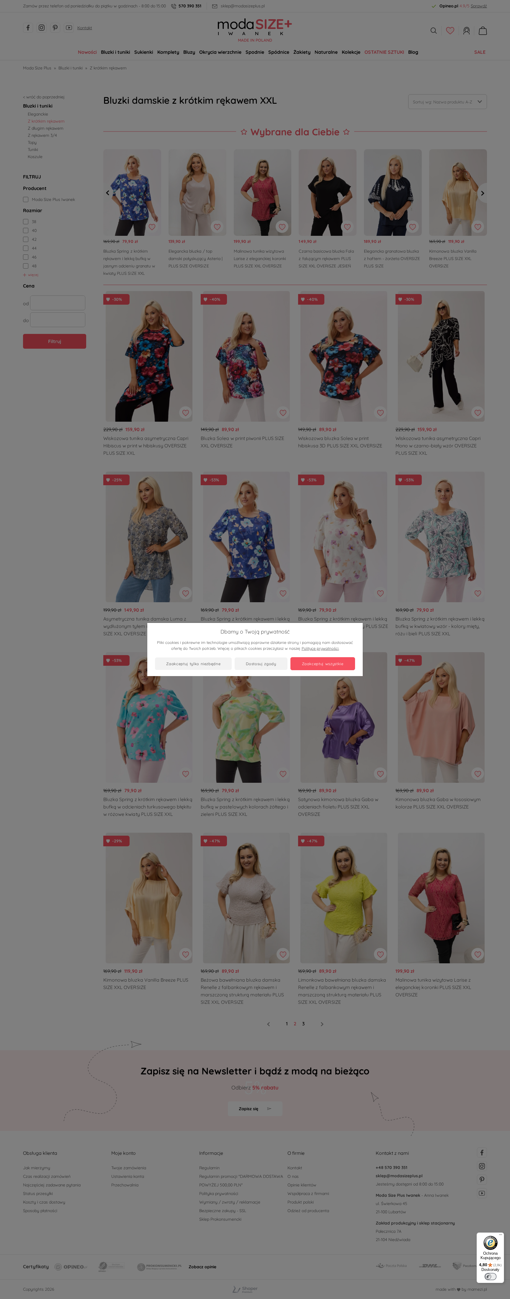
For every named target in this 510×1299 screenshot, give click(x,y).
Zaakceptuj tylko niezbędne (193, 663)
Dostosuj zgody (261, 663)
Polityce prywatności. (320, 648)
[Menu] (500, 1236)
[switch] (490, 1276)
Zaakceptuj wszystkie (323, 663)
